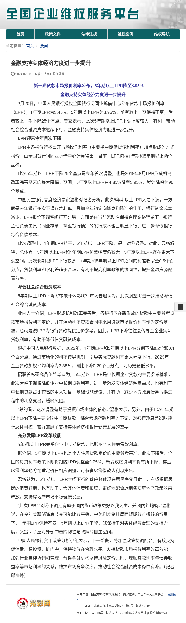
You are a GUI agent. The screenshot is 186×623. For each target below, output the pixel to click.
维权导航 (162, 34)
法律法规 (89, 34)
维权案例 (125, 34)
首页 (20, 34)
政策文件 (53, 34)
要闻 (44, 45)
